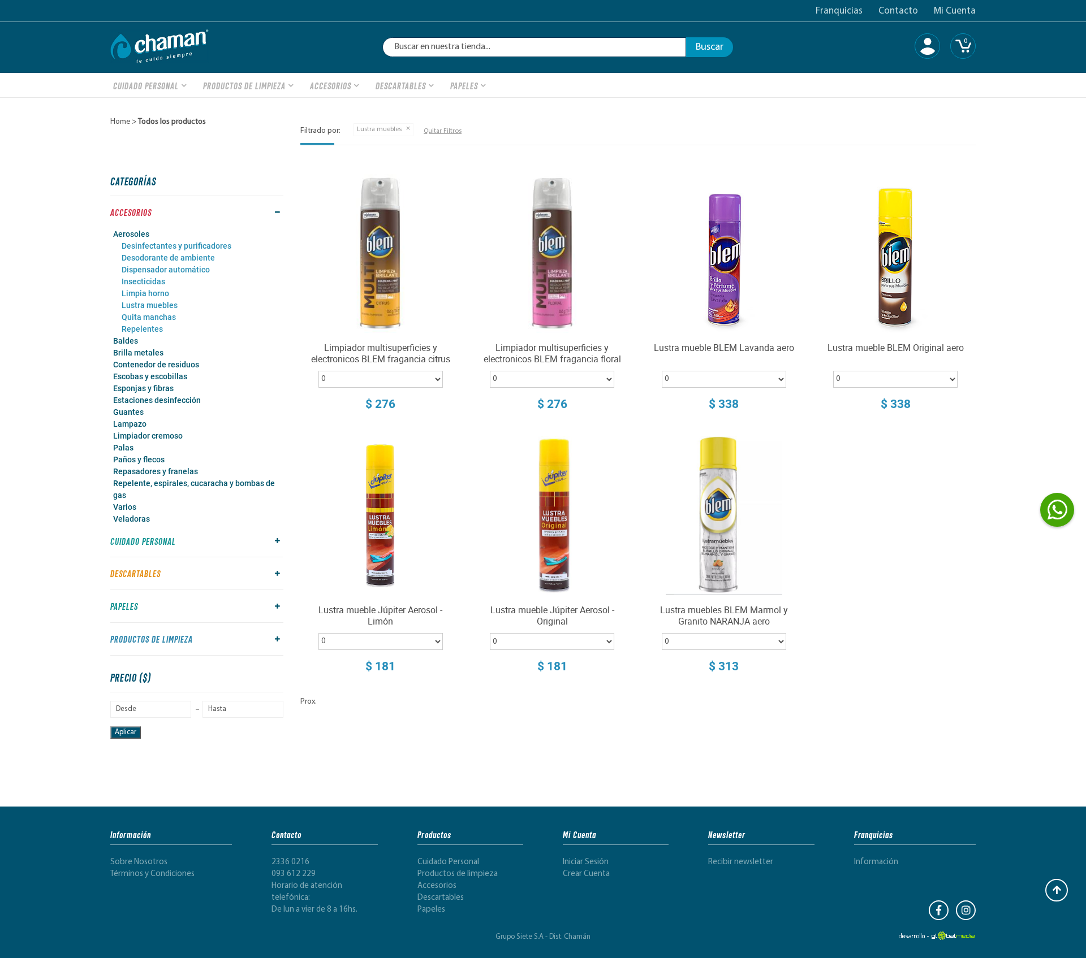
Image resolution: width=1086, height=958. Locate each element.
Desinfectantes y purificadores (176, 245)
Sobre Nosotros (138, 862)
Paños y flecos (139, 459)
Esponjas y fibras (143, 388)
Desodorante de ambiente (168, 257)
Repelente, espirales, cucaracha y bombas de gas (194, 489)
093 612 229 (294, 874)
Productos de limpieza (244, 85)
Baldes (125, 340)
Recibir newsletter (740, 862)
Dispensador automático (166, 269)
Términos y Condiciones (152, 874)
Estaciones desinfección (157, 400)
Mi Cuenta (955, 11)
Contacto (898, 11)
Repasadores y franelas (155, 471)
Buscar (709, 47)
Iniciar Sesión (586, 862)
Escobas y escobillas (150, 376)
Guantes (128, 412)
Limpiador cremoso (148, 435)
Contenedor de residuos (156, 364)
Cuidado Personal (146, 85)
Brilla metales (138, 352)
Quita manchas (149, 317)
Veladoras (131, 518)
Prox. (308, 701)
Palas (123, 447)
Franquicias (839, 11)
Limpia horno (145, 293)
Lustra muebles (150, 305)
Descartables (401, 85)
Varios (124, 506)
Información (876, 862)
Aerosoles (131, 234)
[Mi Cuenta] (927, 46)
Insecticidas (143, 281)
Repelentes (142, 328)
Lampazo (129, 423)
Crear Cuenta (586, 874)
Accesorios (330, 85)
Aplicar (125, 732)
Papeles (464, 85)
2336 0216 (290, 862)
